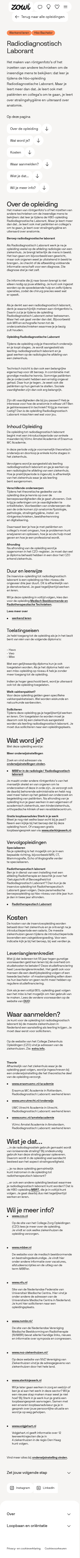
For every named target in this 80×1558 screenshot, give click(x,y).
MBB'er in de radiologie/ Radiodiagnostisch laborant (41, 772)
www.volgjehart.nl (24, 1426)
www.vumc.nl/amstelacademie (33, 1117)
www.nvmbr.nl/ (22, 1321)
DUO (26, 1001)
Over (11, 1514)
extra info (38, 1048)
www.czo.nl (20, 1216)
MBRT (35, 1189)
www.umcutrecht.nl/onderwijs (33, 1100)
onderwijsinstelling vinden (49, 1457)
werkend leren (21, 618)
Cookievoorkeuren (56, 1548)
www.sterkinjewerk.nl (56, 830)
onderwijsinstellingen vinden (26, 764)
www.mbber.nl (21, 1247)
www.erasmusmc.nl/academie (33, 1084)
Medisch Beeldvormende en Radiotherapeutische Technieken (37, 602)
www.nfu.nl (19, 1282)
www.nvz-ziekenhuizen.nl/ (30, 1352)
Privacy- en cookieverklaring (24, 1548)
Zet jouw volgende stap (27, 1472)
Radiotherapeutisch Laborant (32, 904)
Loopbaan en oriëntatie (27, 1525)
